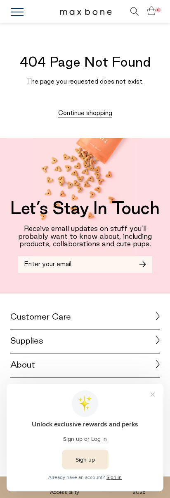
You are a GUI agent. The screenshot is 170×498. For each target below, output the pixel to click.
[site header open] (35, 12)
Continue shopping (85, 113)
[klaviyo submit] (142, 264)
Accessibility (64, 492)
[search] (122, 11)
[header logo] (86, 11)
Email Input (37, 261)
